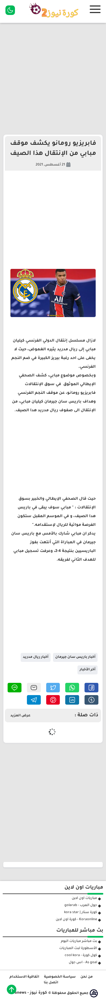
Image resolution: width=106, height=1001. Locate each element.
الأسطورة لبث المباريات (78, 948)
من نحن (86, 977)
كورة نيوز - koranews (27, 993)
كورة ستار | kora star (80, 912)
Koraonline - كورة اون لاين (76, 920)
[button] (91, 687)
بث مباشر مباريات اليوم (79, 941)
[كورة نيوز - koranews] (55, 19)
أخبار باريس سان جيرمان (75, 657)
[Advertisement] (53, 79)
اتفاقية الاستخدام (24, 977)
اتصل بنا (51, 983)
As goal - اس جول (83, 963)
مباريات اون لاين (84, 898)
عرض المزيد (20, 716)
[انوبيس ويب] (94, 993)
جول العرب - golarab (80, 905)
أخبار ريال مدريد (35, 657)
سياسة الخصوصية (60, 977)
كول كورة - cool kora (81, 955)
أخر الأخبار (87, 670)
